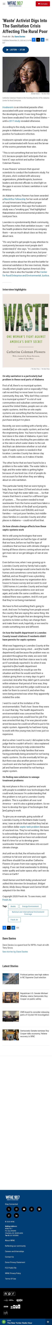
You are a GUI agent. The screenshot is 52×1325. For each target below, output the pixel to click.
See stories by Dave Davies (15, 951)
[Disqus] (26, 1090)
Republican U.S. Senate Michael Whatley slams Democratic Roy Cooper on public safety (34, 996)
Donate (43, 4)
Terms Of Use (10, 1279)
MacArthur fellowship (15, 199)
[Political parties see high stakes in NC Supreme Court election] (11, 978)
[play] (3, 1322)
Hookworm (8, 107)
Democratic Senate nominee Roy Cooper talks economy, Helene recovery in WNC (34, 1034)
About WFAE (10, 1240)
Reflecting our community (15, 1246)
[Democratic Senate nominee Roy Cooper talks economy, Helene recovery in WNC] (11, 1034)
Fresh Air (7, 899)
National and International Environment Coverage (28, 913)
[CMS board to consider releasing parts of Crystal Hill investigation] (11, 1016)
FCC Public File (10, 1268)
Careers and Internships (14, 1251)
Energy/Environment (30, 906)
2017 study (15, 121)
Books (13, 906)
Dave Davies (20, 36)
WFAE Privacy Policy (13, 1273)
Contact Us (9, 1257)
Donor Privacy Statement (15, 1262)
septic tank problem (30, 826)
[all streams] (48, 1322)
